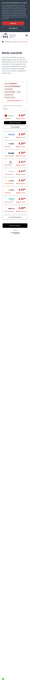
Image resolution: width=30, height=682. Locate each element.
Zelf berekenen (9, 42)
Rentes (16, 42)
